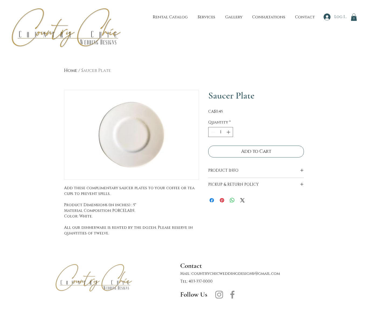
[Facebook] (232, 294)
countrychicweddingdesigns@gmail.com (235, 273)
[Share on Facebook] (212, 200)
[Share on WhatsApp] (232, 200)
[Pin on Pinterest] (222, 200)
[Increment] (228, 132)
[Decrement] (212, 132)
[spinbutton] (220, 132)
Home (70, 70)
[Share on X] (242, 200)
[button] (354, 17)
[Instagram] (219, 294)
